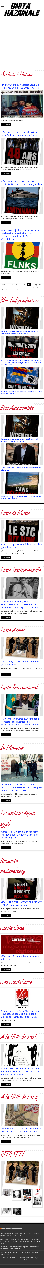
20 (16, 285)
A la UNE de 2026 (18, 1037)
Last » (19, 290)
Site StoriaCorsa (16, 982)
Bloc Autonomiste (16, 408)
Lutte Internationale (19, 687)
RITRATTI (12, 1154)
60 (10, 290)
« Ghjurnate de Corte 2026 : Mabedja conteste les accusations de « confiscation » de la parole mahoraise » (21, 721)
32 (37, 287)
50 (6, 290)
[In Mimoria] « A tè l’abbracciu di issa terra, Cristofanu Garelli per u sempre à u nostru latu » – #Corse (21, 787)
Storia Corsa (12, 928)
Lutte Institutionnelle (20, 570)
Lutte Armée (12, 630)
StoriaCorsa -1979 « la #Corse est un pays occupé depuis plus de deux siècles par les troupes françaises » (20, 1014)
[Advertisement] (22, 46)
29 (24, 285)
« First (3, 285)
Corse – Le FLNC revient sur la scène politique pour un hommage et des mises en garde (19, 834)
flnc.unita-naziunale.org (12, 866)
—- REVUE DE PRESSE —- (12, 1228)
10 (12, 285)
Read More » (6, 124)
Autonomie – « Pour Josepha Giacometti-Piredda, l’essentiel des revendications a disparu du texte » (19, 604)
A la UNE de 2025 (19, 1097)
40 (2, 290)
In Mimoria (11, 748)
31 (33, 287)
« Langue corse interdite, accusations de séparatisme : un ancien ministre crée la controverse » (20, 1071)
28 (20, 285)
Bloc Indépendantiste (19, 300)
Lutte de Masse (14, 513)
